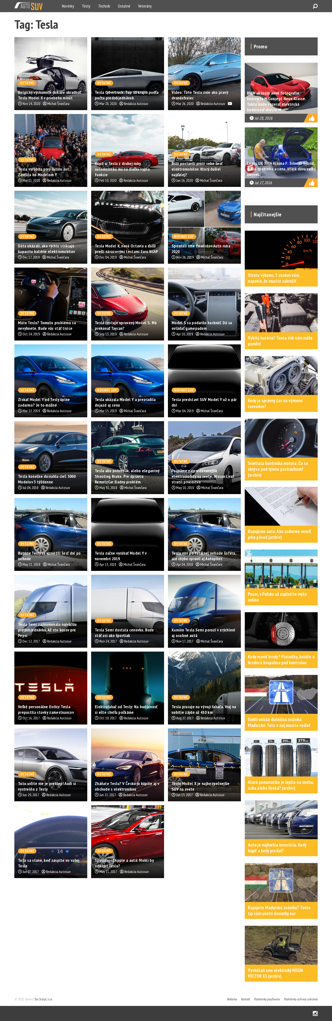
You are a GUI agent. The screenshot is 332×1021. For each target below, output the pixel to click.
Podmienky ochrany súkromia (301, 999)
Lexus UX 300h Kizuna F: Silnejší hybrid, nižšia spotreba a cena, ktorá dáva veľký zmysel (281, 168)
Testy (86, 6)
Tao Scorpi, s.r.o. (43, 999)
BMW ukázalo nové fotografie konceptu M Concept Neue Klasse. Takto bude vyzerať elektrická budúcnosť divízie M (276, 101)
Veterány (145, 6)
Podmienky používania (267, 999)
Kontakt (245, 999)
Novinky (68, 6)
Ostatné (124, 6)
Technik (104, 6)
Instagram (315, 1013)
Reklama (232, 999)
